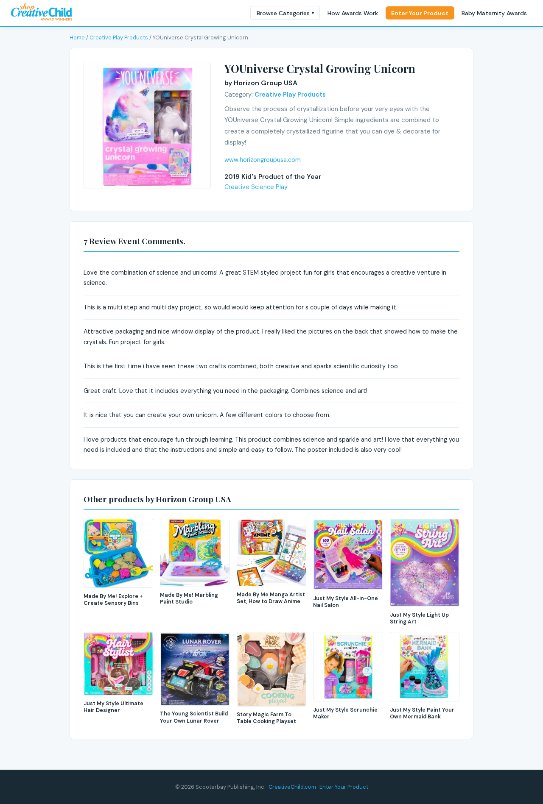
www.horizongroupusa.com (262, 160)
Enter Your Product (419, 13)
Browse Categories (285, 13)
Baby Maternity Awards (494, 13)
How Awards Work (352, 13)
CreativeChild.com (292, 786)
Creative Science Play (256, 187)
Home (77, 37)
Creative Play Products (119, 37)
